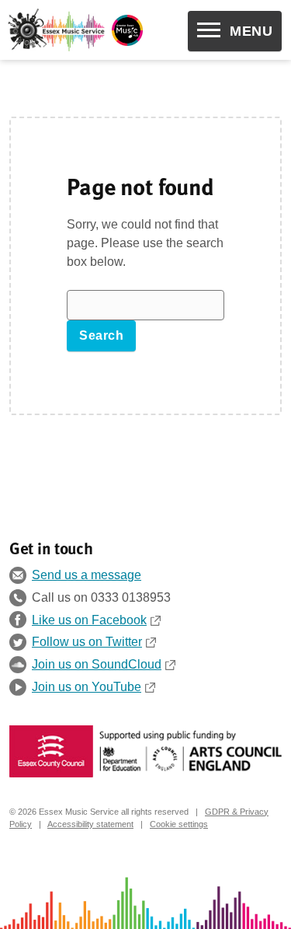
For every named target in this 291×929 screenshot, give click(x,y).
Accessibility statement (90, 824)
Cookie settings (179, 824)
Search (101, 335)
